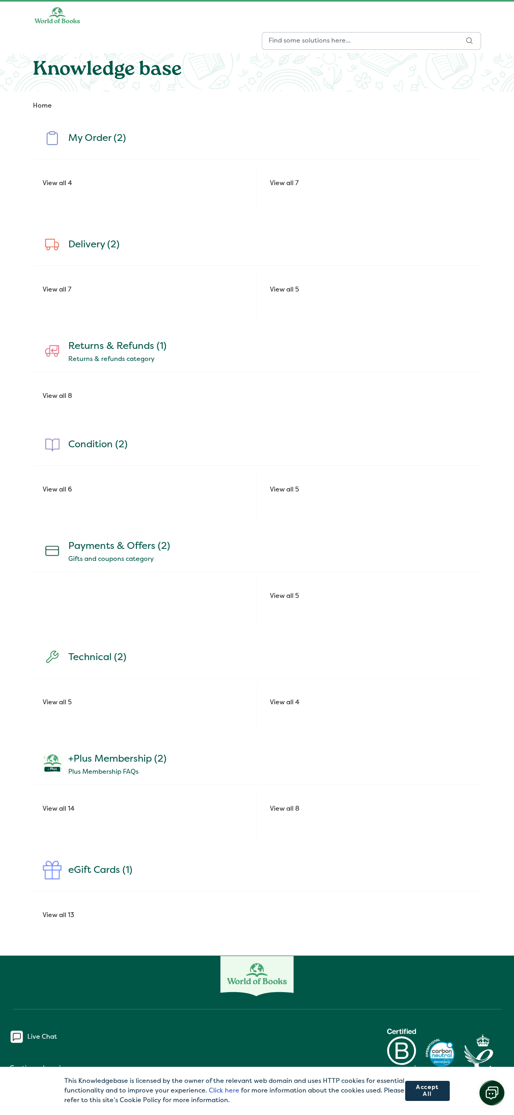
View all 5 (284, 290)
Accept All (427, 1091)
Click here (224, 1091)
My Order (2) (97, 138)
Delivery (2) (94, 245)
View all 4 (57, 183)
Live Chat (42, 1037)
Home (42, 106)
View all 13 (58, 915)
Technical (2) (97, 657)
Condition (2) (98, 445)
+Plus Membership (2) (117, 759)
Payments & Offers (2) (119, 546)
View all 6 (57, 490)
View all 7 (284, 183)
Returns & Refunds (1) (117, 346)
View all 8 (57, 396)
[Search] (469, 41)
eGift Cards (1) (100, 870)
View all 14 (59, 809)
